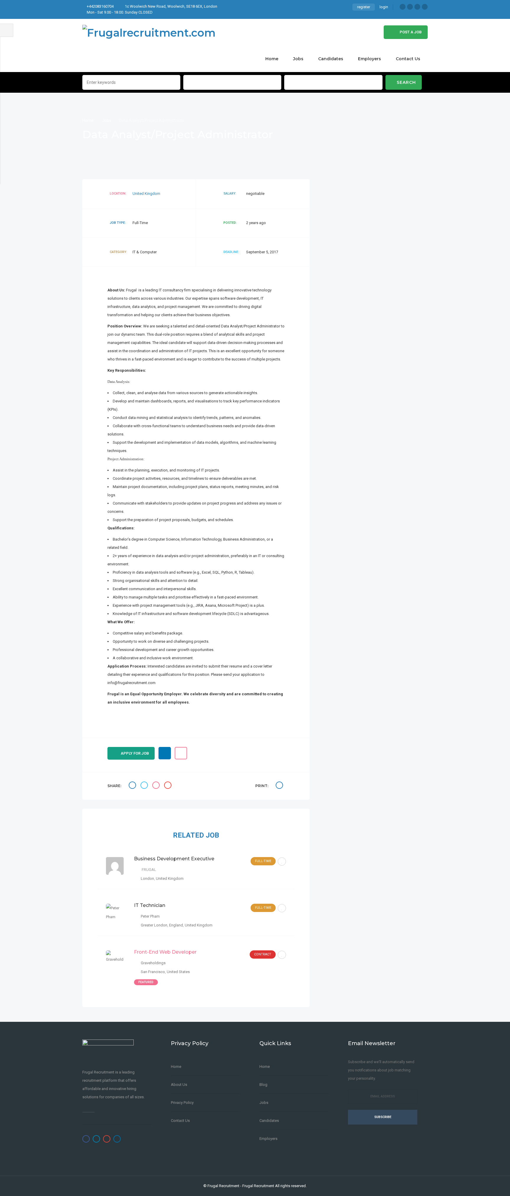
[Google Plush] (417, 7)
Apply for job (135, 753)
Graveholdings (153, 963)
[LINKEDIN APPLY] (164, 753)
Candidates (330, 58)
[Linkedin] (425, 7)
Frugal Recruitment (223, 1186)
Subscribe (382, 1117)
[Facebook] (403, 7)
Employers (369, 58)
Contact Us (408, 58)
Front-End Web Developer (165, 952)
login (384, 7)
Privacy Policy (182, 1102)
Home (271, 58)
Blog (263, 1084)
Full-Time (263, 861)
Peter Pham (150, 916)
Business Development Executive (174, 858)
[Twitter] (410, 7)
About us (179, 1084)
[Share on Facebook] (133, 786)
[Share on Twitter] (144, 786)
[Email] (168, 786)
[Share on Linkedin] (156, 786)
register (363, 7)
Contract (262, 954)
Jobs (298, 58)
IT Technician (149, 905)
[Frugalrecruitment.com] (148, 32)
